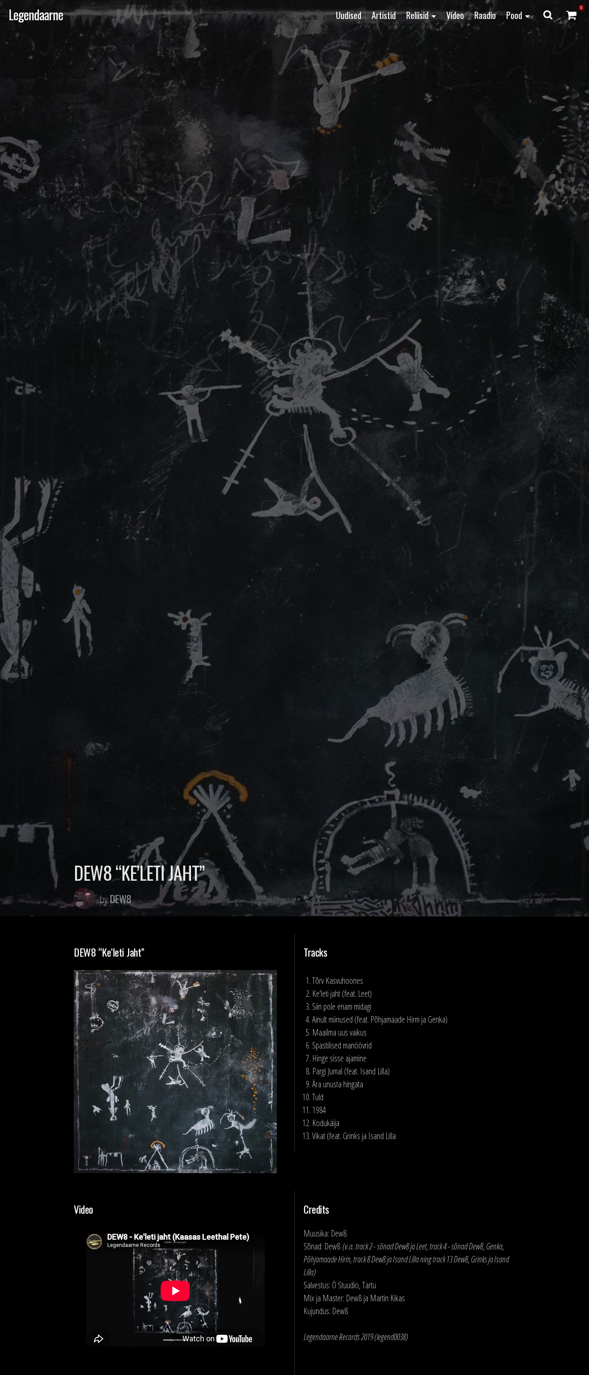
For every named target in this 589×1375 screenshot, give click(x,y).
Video (455, 15)
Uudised (348, 15)
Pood (514, 15)
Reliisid (417, 15)
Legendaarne (36, 14)
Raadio (485, 15)
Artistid (384, 15)
